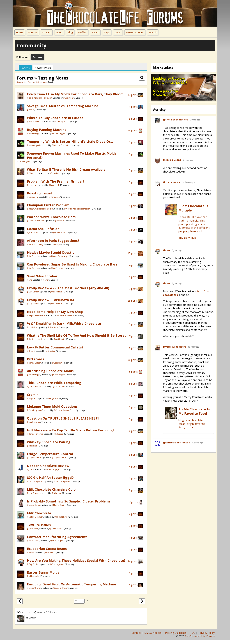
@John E (30, 469)
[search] (142, 77)
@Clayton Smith (34, 457)
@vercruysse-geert (174, 346)
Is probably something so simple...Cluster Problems (68, 501)
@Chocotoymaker (57, 564)
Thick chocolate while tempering (54, 383)
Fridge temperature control (50, 454)
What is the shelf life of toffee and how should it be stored (76, 335)
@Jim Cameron (33, 256)
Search (153, 32)
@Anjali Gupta (33, 540)
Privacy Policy (207, 632)
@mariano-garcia (24, 161)
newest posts (42, 67)
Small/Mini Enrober (42, 276)
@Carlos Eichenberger (59, 256)
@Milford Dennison (35, 517)
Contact (136, 632)
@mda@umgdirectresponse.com (40, 209)
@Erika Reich (32, 173)
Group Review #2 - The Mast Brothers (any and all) (68, 288)
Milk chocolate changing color (52, 489)
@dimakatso (32, 445)
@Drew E (31, 351)
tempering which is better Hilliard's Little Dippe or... (70, 141)
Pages (95, 32)
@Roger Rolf (32, 398)
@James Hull (32, 185)
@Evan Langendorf (35, 410)
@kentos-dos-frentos (176, 442)
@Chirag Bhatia (61, 517)
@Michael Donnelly (35, 244)
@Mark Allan (32, 197)
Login (118, 32)
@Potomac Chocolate (60, 145)
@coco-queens (172, 159)
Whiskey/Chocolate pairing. (49, 442)
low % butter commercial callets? (55, 347)
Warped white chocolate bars (51, 217)
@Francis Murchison (35, 220)
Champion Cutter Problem (48, 205)
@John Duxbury (34, 386)
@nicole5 (30, 109)
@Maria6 (30, 552)
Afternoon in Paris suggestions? (53, 240)
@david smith (59, 339)
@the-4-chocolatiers (175, 119)
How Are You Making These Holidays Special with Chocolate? (76, 560)
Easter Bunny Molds (43, 572)
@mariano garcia (34, 145)
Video (59, 32)
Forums (32, 32)
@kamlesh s (32, 327)
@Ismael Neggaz (33, 133)
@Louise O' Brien (34, 588)
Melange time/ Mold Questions (52, 406)
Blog (70, 32)
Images (46, 32)
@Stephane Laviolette (36, 315)
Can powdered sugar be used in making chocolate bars (72, 264)
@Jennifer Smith (34, 232)
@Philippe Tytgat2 (53, 469)
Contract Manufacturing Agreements (57, 537)
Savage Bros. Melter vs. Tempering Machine (62, 106)
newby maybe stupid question (52, 252)
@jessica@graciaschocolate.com (39, 98)
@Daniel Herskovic (35, 339)
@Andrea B (59, 220)
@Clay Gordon (33, 291)
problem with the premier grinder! (55, 181)
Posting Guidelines (176, 632)
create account (135, 32)
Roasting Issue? (39, 193)
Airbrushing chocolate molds (50, 371)
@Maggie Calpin (33, 505)
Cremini (33, 394)
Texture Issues (39, 525)
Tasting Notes (41, 82)
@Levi (29, 280)
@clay (166, 250)
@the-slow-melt (173, 182)
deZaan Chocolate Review (48, 466)
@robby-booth (33, 576)
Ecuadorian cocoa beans (47, 548)
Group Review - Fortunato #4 (50, 300)
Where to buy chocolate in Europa (55, 118)
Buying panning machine (46, 129)
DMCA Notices (153, 632)
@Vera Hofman (56, 291)
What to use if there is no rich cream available (66, 169)
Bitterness (35, 359)
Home (19, 32)
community (21, 82)
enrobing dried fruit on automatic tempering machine (71, 584)
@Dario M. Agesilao (35, 481)
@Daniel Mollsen (34, 363)
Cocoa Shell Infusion (43, 229)
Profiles (82, 32)
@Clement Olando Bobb (64, 410)
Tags (107, 32)
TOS (193, 632)
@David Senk (32, 528)
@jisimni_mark (60, 121)
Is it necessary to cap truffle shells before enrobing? (70, 430)
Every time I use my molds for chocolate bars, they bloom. (75, 94)
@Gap (56, 244)
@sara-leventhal (33, 422)
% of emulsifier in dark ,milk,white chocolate (64, 323)
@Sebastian (68, 98)
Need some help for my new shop (55, 311)
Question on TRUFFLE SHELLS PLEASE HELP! (63, 418)
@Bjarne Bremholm (35, 121)
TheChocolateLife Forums (200, 636)
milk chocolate (39, 513)
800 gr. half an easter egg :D (50, 477)
